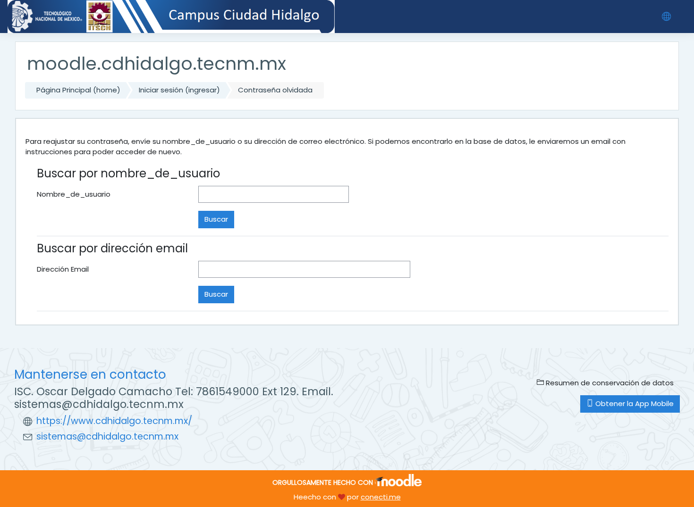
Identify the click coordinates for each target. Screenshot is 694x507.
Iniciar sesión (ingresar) (179, 90)
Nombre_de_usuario (73, 194)
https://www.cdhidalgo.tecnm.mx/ (114, 421)
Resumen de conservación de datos (609, 383)
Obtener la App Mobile (633, 403)
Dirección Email (63, 269)
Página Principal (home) (78, 90)
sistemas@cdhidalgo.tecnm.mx (107, 436)
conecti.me (381, 497)
